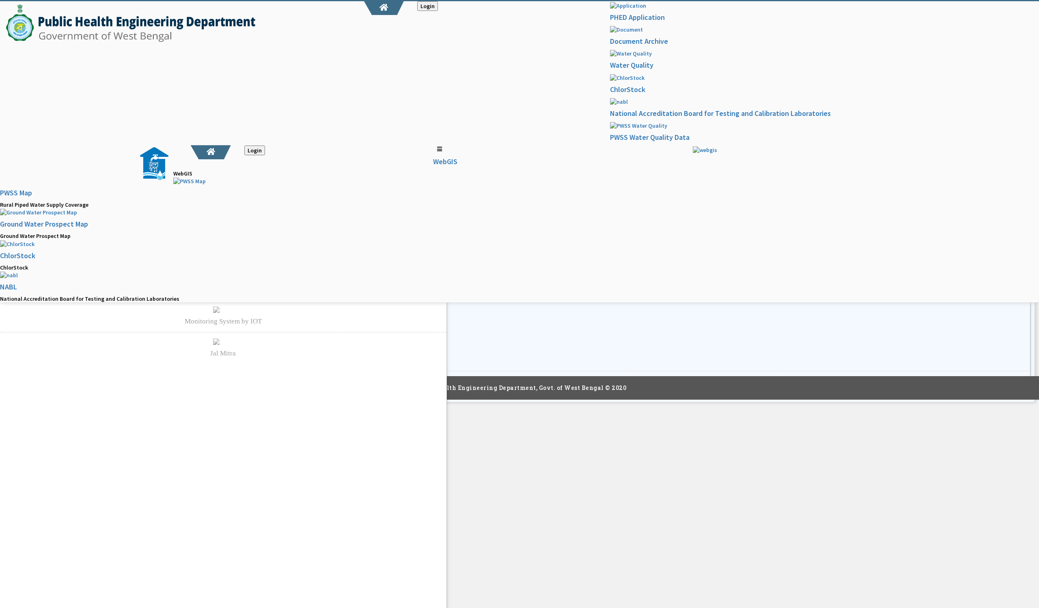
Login (427, 6)
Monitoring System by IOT (223, 321)
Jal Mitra (223, 353)
